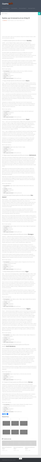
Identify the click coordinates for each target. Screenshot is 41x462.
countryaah (5, 20)
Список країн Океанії (31, 8)
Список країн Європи (22, 8)
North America (5, 13)
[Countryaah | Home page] (7, 3)
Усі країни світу (4, 459)
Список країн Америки (5, 10)
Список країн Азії (14, 8)
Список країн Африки (5, 8)
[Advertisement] (19, 29)
